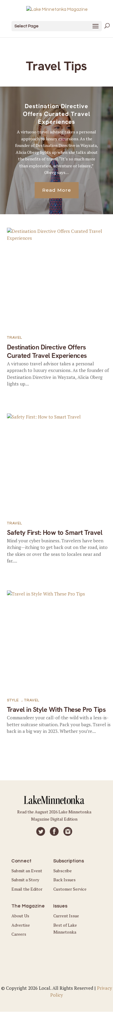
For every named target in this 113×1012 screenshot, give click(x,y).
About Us (20, 916)
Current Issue (66, 916)
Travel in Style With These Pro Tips (56, 709)
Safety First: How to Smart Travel (54, 532)
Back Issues (64, 879)
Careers (18, 934)
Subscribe (62, 870)
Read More (56, 190)
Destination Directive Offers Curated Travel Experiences (56, 114)
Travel (14, 338)
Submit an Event (26, 870)
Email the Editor (26, 889)
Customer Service (69, 889)
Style (13, 700)
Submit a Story (25, 879)
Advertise (20, 925)
